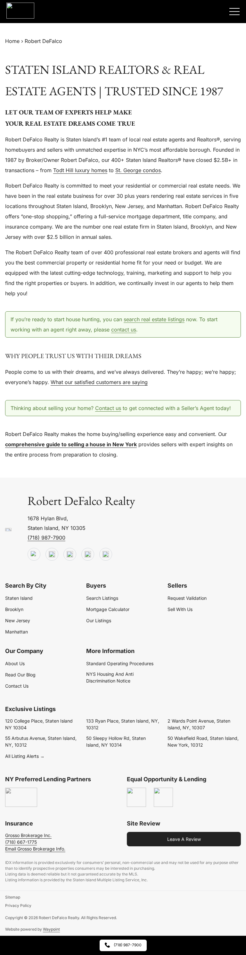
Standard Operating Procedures (119, 663)
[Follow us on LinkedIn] (87, 554)
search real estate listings (154, 319)
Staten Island (19, 598)
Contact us (108, 408)
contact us (123, 329)
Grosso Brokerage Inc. (28, 835)
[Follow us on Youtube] (34, 554)
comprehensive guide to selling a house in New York (71, 444)
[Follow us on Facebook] (69, 554)
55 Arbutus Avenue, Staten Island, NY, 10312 (41, 741)
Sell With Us (180, 609)
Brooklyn (14, 609)
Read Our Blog (20, 674)
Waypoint (51, 929)
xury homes (93, 170)
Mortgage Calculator (107, 609)
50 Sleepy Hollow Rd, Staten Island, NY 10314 (116, 741)
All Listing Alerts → (25, 756)
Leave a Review (184, 839)
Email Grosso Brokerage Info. (35, 848)
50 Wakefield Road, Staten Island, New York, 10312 (203, 741)
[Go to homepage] (8, 530)
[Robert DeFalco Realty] (20, 11)
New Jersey (17, 620)
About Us (15, 663)
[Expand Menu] (234, 11)
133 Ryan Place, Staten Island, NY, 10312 (122, 724)
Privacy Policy (18, 905)
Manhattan (16, 631)
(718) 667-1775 (21, 842)
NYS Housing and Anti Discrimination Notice (110, 677)
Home (12, 41)
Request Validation (187, 598)
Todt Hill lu (66, 170)
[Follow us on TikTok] (51, 554)
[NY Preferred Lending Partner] (21, 798)
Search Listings (102, 598)
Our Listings (98, 620)
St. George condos (138, 170)
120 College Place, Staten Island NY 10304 (39, 724)
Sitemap (12, 897)
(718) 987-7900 (46, 537)
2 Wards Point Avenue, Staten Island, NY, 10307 (199, 724)
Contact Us (17, 686)
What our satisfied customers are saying (99, 382)
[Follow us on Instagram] (105, 554)
